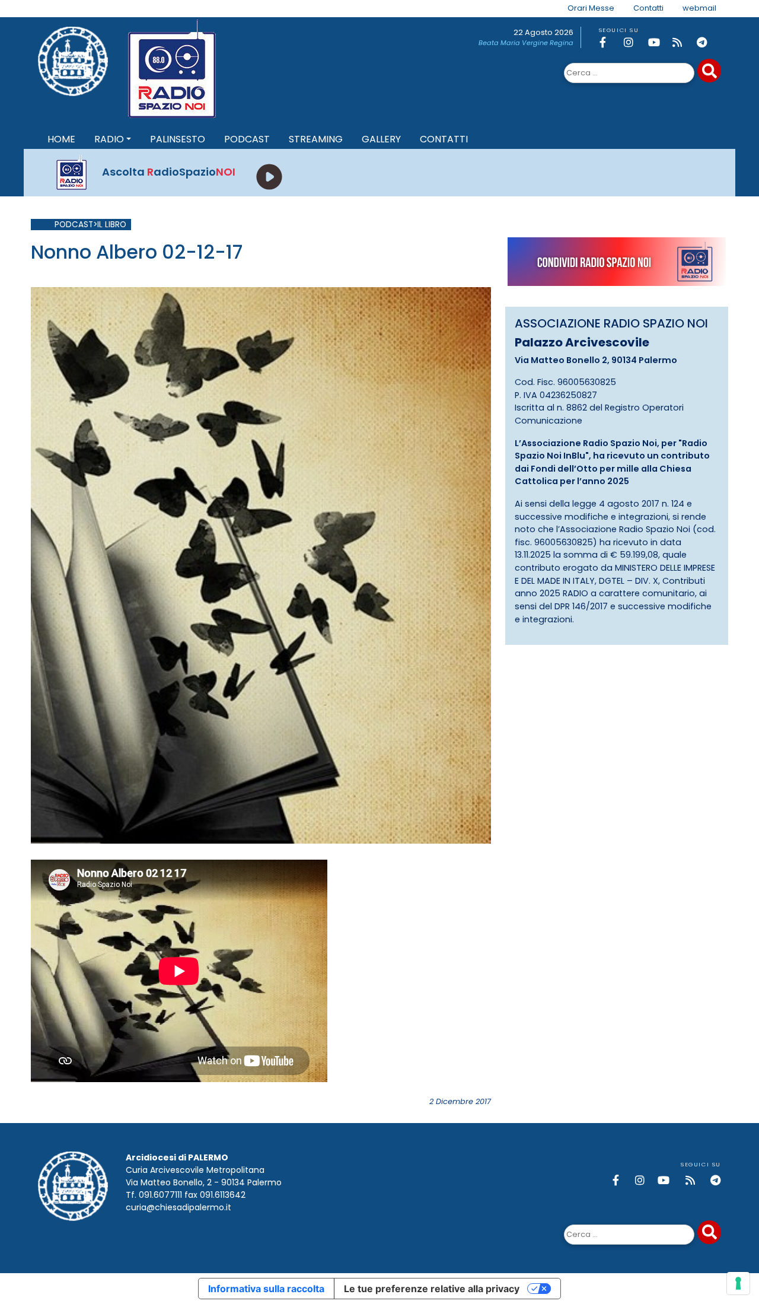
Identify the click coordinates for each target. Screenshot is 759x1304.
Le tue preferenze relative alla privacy (431, 1289)
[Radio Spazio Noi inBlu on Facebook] (609, 42)
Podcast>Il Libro (90, 224)
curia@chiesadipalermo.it (178, 1207)
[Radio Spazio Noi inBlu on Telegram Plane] (706, 42)
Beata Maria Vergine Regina (526, 42)
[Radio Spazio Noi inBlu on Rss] (682, 42)
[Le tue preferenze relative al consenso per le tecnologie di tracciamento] (738, 1283)
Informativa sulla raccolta (266, 1289)
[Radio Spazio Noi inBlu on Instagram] (634, 42)
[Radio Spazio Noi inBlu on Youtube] (658, 42)
